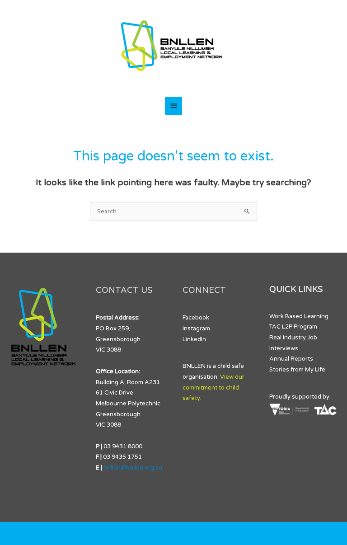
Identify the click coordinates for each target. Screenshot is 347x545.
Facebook (196, 317)
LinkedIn (194, 339)
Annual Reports (291, 358)
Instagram (196, 328)
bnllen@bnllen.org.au (132, 467)
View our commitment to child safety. (213, 387)
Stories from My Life (297, 369)
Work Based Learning (298, 316)
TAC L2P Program (293, 326)
